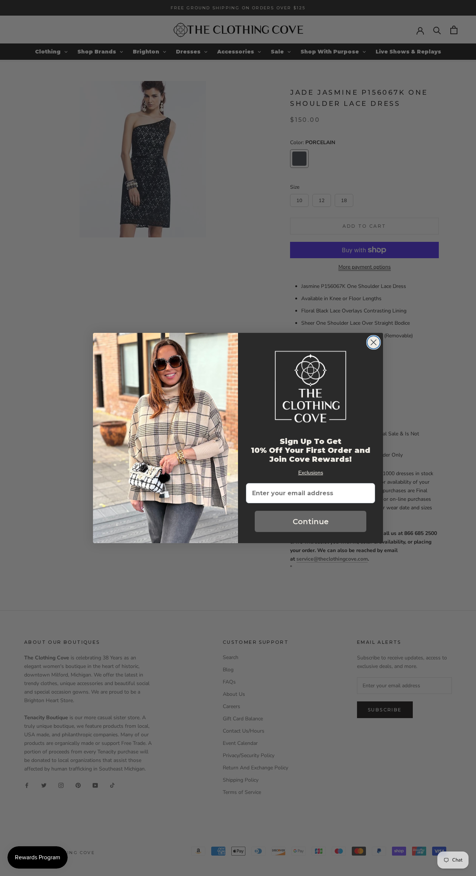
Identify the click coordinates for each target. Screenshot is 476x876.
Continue (311, 521)
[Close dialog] (373, 342)
